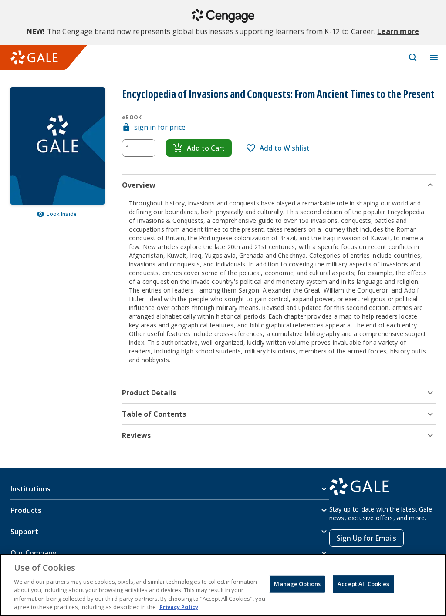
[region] (223, 585)
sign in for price (160, 127)
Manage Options (297, 584)
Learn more (398, 31)
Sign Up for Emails (366, 538)
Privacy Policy (178, 607)
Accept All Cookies (363, 584)
